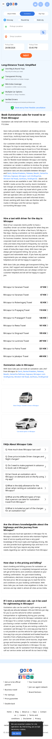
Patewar (29, 173)
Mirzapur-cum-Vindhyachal (30, 176)
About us (25, 712)
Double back (10, 703)
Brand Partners (35, 692)
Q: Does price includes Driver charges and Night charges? (24, 457)
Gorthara (22, 178)
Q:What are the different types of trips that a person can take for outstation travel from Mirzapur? (22, 499)
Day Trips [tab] (42, 14)
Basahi (36, 173)
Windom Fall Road (11, 178)
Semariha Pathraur (17, 374)
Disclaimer (27, 718)
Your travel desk (35, 682)
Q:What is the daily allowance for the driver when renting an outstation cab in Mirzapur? (23, 488)
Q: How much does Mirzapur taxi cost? (23, 449)
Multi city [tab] (40, 20)
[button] (3, 4)
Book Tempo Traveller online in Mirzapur (26, 405)
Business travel (11, 690)
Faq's (35, 712)
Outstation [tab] (27, 14)
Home (9, 712)
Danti (9, 173)
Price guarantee (11, 698)
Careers (23, 715)
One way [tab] (10, 20)
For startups (10, 695)
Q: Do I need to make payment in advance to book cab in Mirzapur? (24, 466)
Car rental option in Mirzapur (26, 431)
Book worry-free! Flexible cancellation (30, 107)
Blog (17, 712)
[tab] (11, 20)
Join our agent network (38, 687)
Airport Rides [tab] (11, 14)
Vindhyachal (32, 178)
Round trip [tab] (25, 20)
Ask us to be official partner (12, 683)
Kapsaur (14, 176)
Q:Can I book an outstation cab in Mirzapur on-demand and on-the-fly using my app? (24, 477)
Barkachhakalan (18, 173)
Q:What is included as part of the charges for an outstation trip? (24, 509)
